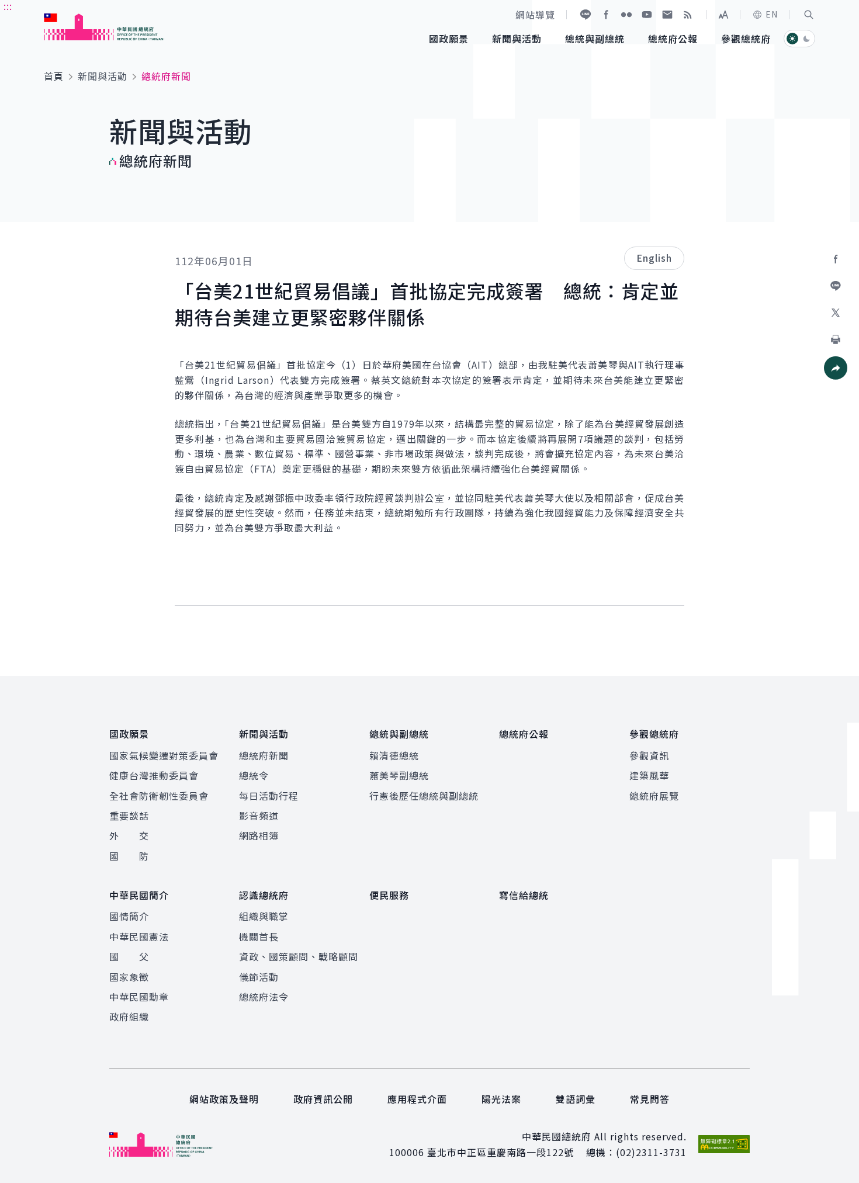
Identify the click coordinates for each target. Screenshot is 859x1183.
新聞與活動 (102, 76)
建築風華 (649, 775)
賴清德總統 (394, 755)
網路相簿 (259, 835)
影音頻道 (259, 816)
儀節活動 (259, 977)
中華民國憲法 (139, 936)
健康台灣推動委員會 (154, 775)
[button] (808, 14)
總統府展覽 (654, 796)
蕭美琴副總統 (399, 775)
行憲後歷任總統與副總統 (424, 796)
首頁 (54, 76)
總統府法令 (264, 997)
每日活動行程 (269, 796)
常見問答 (650, 1099)
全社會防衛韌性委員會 (159, 796)
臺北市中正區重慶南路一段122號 (500, 1152)
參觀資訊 (649, 755)
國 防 (129, 856)
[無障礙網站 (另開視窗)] (724, 1144)
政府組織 (129, 1016)
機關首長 (259, 936)
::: (8, 6)
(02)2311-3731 (651, 1152)
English (654, 258)
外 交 (129, 835)
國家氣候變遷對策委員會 (164, 755)
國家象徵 (129, 977)
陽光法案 (501, 1099)
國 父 (129, 956)
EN (772, 14)
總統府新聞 (264, 755)
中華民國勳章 (139, 997)
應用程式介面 (417, 1099)
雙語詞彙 (575, 1099)
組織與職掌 (264, 916)
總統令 (254, 775)
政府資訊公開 (323, 1099)
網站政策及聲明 (224, 1099)
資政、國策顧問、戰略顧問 (298, 956)
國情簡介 (129, 916)
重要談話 (129, 816)
